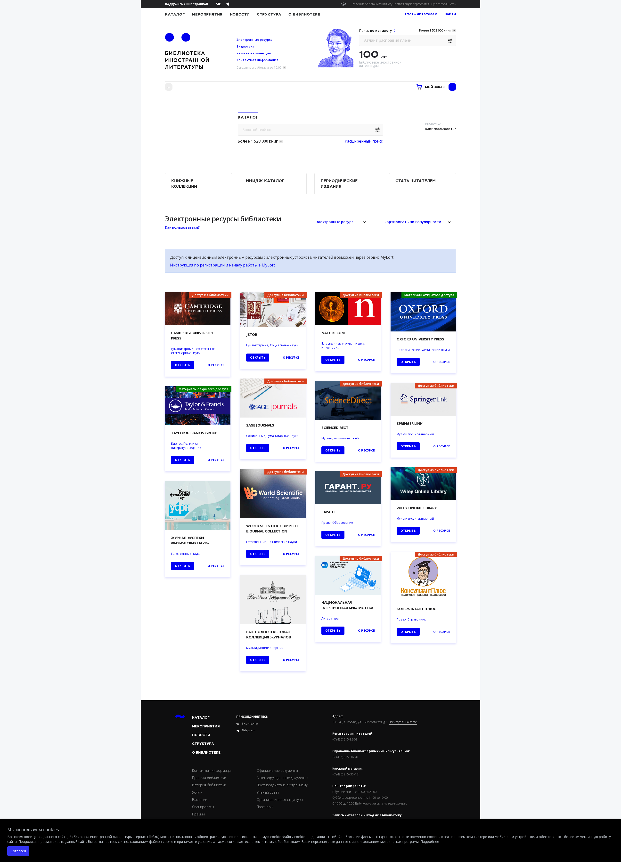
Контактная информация (257, 60)
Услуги (197, 792)
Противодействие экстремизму (282, 785)
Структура (269, 14)
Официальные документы (277, 770)
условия (204, 841)
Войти (450, 14)
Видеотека (245, 46)
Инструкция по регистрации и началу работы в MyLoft (222, 265)
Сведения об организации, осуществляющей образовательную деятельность (403, 4)
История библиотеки (209, 785)
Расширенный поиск (364, 141)
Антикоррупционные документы (282, 777)
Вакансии (199, 799)
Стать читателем (415, 181)
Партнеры (265, 807)
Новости (240, 14)
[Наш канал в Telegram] (227, 4)
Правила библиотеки (209, 777)
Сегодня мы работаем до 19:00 (259, 67)
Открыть (333, 630)
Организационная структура (280, 799)
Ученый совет (268, 792)
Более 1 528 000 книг (435, 30)
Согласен (18, 851)
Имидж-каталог (265, 181)
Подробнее (429, 841)
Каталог (175, 14)
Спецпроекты (203, 807)
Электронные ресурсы (255, 39)
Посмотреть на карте (403, 722)
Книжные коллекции (254, 53)
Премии (198, 814)
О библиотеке (304, 14)
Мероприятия (207, 14)
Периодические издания (339, 183)
